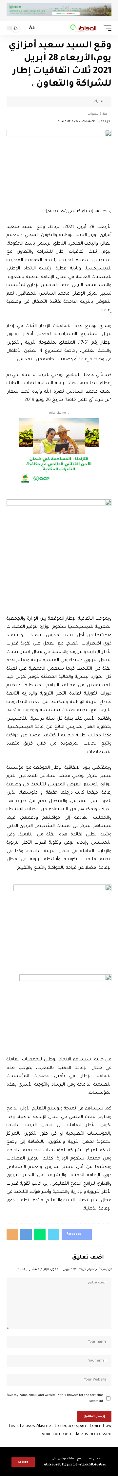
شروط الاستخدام (57, 1465)
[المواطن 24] (83, 28)
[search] (42, 28)
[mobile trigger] (105, 28)
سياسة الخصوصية (90, 1465)
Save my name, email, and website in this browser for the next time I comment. (55, 1398)
